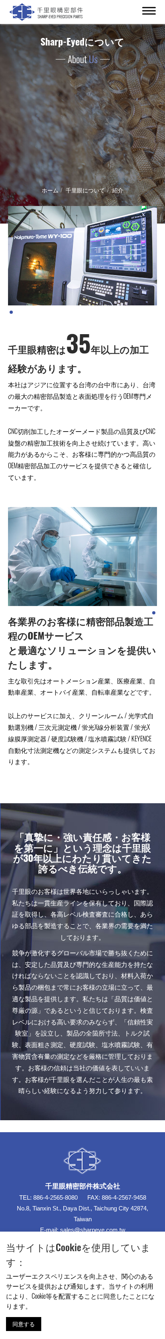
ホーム (50, 190)
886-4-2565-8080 (55, 1197)
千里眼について (85, 190)
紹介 (117, 190)
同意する (23, 1323)
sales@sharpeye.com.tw (92, 1229)
